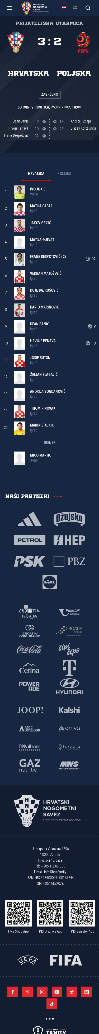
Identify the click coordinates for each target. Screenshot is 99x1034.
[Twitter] (27, 992)
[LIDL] (49, 581)
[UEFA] (27, 960)
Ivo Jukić (38, 190)
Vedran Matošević (46, 274)
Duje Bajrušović (44, 291)
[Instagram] (42, 992)
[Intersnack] (69, 649)
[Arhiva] (87, 7)
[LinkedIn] (86, 992)
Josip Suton (40, 358)
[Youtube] (57, 992)
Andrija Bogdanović (47, 392)
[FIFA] (66, 960)
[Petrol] (30, 539)
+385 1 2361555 (53, 867)
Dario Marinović (44, 308)
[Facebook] (12, 992)
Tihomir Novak (42, 409)
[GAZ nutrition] (30, 765)
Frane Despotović (45, 257)
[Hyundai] (69, 686)
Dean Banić (39, 324)
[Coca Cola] (30, 649)
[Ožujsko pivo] (69, 518)
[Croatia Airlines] (69, 630)
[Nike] (30, 518)
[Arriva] (69, 728)
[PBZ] (69, 560)
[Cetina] (30, 667)
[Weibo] (72, 992)
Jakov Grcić (40, 223)
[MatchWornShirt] (69, 765)
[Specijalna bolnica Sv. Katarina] (69, 746)
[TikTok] (51, 1003)
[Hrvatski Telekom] (69, 667)
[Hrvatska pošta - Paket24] (69, 612)
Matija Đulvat (42, 240)
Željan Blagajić (44, 375)
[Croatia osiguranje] (30, 630)
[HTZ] (30, 612)
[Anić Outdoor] (30, 728)
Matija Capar (41, 206)
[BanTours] (30, 746)
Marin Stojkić (42, 426)
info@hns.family (55, 872)
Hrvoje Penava (43, 341)
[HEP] (69, 539)
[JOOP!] (30, 709)
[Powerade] (30, 686)
